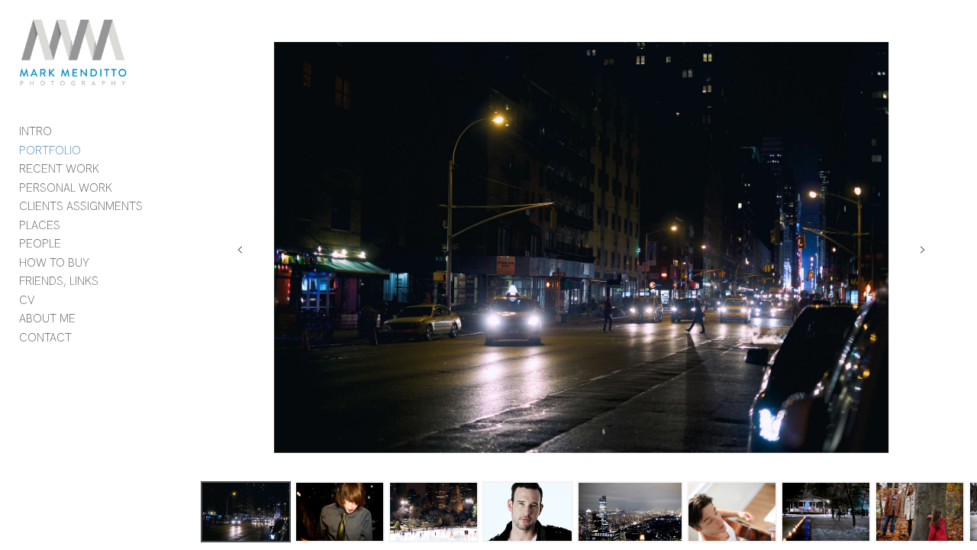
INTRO (35, 131)
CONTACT (45, 337)
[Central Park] (434, 511)
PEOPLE (40, 243)
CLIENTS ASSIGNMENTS (81, 206)
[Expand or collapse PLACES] (70, 225)
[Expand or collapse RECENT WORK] (109, 169)
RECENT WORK (59, 168)
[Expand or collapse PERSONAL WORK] (122, 188)
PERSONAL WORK (65, 188)
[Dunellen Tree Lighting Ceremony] (826, 511)
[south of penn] (246, 511)
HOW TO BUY (54, 262)
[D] (527, 511)
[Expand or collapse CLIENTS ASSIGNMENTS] (153, 207)
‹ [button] (239, 247)
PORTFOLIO (50, 150)
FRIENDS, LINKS (58, 281)
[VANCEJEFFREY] (732, 511)
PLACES (39, 225)
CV (27, 300)
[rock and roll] (340, 511)
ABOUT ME (47, 318)
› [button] (923, 247)
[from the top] (630, 511)
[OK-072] (920, 511)
